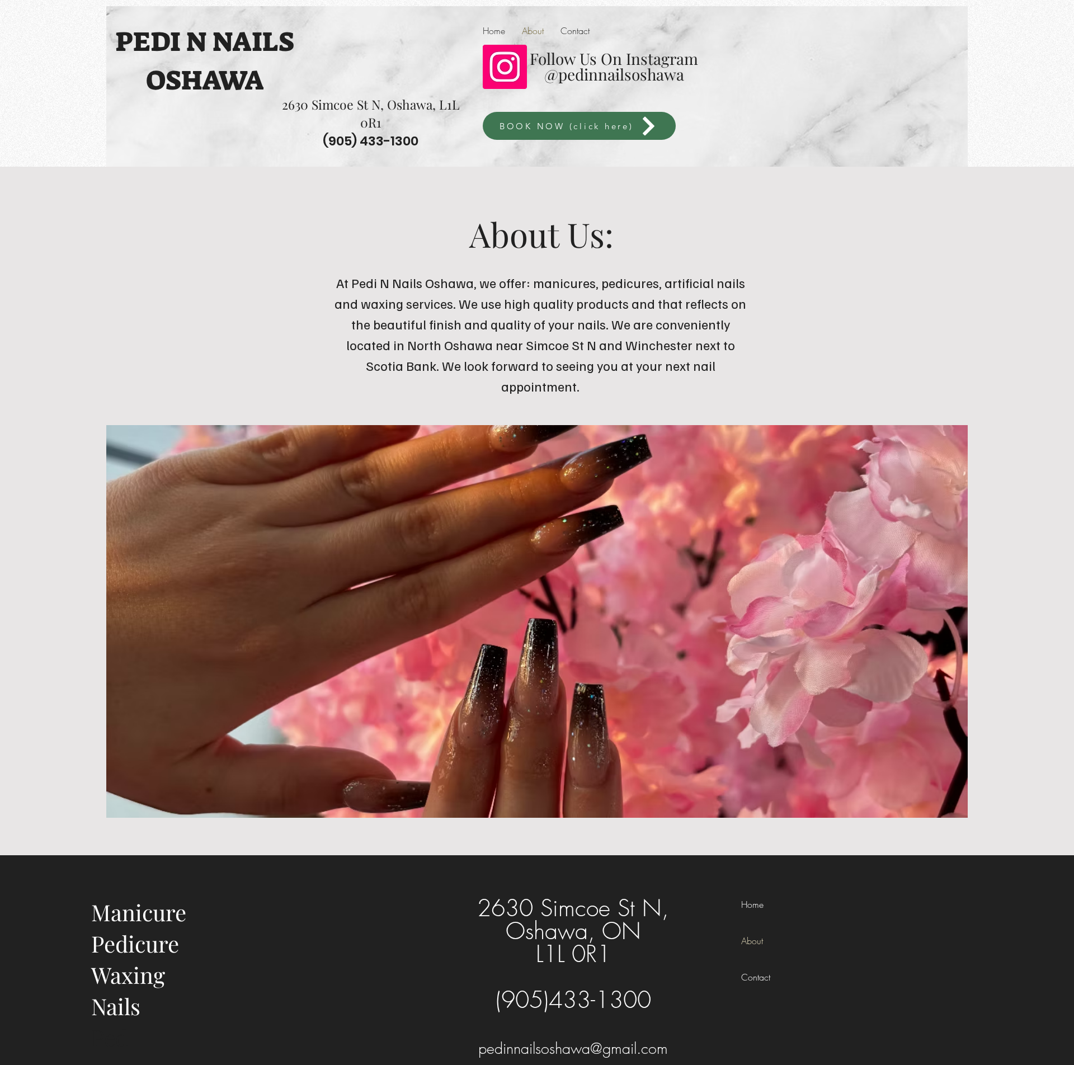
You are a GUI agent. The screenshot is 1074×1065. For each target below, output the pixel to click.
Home (752, 904)
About (752, 941)
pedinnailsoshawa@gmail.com (573, 1048)
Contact (755, 977)
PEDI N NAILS (204, 42)
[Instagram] (505, 67)
